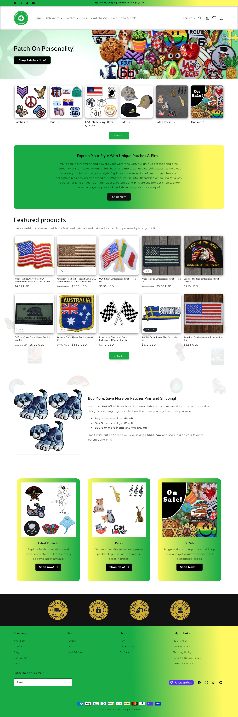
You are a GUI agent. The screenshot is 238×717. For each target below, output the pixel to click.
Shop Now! (117, 567)
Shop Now (119, 196)
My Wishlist (180, 640)
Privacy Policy (181, 646)
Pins (52, 122)
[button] (54, 18)
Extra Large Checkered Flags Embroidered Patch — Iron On (113, 339)
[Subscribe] (68, 682)
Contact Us (20, 657)
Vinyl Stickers (75, 652)
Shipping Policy (182, 652)
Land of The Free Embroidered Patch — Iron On (202, 280)
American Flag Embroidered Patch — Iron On (161, 280)
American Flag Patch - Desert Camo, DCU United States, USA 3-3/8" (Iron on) (76, 280)
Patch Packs (164, 122)
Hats (123, 122)
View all (119, 135)
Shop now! (46, 567)
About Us (19, 640)
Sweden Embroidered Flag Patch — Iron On (160, 339)
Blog (17, 652)
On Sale (196, 122)
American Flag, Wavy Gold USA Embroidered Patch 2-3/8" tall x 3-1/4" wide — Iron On (33, 280)
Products (19, 646)
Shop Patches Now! (32, 60)
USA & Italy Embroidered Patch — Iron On (117, 280)
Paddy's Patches (112, 709)
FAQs (17, 663)
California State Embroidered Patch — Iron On (32, 339)
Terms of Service (183, 663)
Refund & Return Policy (187, 657)
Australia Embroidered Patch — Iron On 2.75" (75, 339)
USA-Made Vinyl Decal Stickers (99, 124)
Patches (20, 122)
